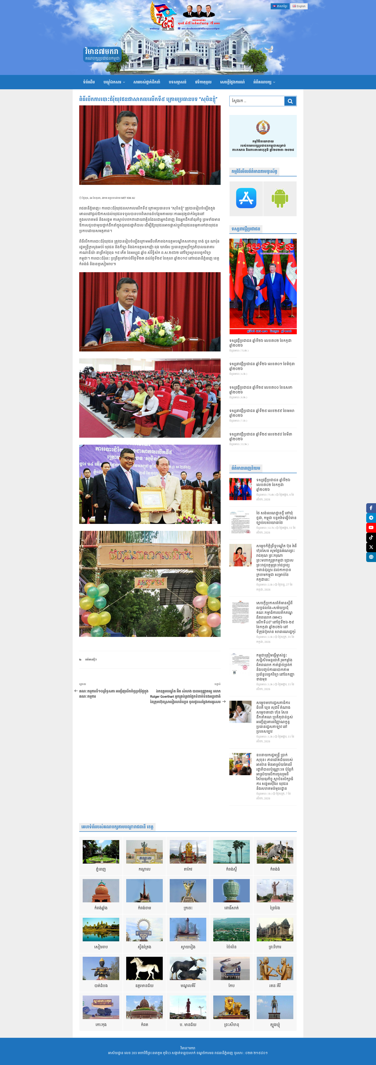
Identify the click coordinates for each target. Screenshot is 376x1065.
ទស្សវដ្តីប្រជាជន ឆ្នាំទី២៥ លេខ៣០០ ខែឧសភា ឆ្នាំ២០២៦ (260, 390)
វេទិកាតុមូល (203, 82)
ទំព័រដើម (89, 82)
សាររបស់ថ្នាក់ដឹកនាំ (146, 82)
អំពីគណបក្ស (262, 82)
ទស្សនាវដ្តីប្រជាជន (246, 229)
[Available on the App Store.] (246, 198)
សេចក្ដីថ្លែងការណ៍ (232, 82)
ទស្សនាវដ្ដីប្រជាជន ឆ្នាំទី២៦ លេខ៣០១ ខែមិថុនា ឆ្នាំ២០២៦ (262, 366)
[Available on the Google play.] (280, 198)
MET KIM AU (128, 198)
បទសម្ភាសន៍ (177, 82)
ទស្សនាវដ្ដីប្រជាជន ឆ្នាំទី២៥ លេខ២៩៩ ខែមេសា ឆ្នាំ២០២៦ (261, 413)
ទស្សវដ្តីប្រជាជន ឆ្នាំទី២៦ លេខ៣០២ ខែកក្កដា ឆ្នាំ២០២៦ (260, 343)
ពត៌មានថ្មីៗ (91, 660)
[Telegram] (371, 518)
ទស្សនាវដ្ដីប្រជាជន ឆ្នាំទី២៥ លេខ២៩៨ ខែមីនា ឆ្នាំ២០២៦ (260, 437)
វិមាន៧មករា (101, 52)
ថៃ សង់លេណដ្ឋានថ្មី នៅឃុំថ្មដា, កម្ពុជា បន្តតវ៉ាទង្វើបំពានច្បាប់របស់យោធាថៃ (276, 518)
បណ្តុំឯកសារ (112, 82)
